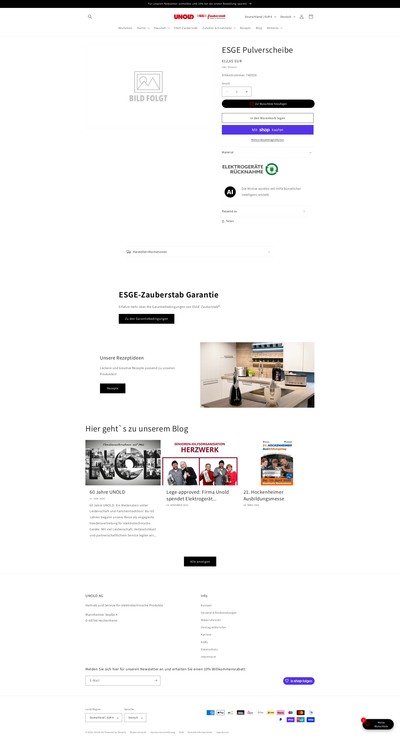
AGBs (204, 642)
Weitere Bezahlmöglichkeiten (267, 139)
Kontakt (206, 605)
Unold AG (99, 732)
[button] (90, 16)
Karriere (206, 634)
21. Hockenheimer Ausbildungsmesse (264, 495)
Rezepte (113, 388)
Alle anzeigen (200, 561)
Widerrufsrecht (211, 620)
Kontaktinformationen (200, 732)
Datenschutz (209, 649)
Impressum (208, 656)
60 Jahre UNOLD (107, 492)
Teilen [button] (230, 221)
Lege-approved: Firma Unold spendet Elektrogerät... (197, 495)
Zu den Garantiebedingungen (146, 319)
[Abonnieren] (155, 680)
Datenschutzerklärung (163, 732)
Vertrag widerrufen (213, 627)
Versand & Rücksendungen (219, 612)
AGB (181, 732)
